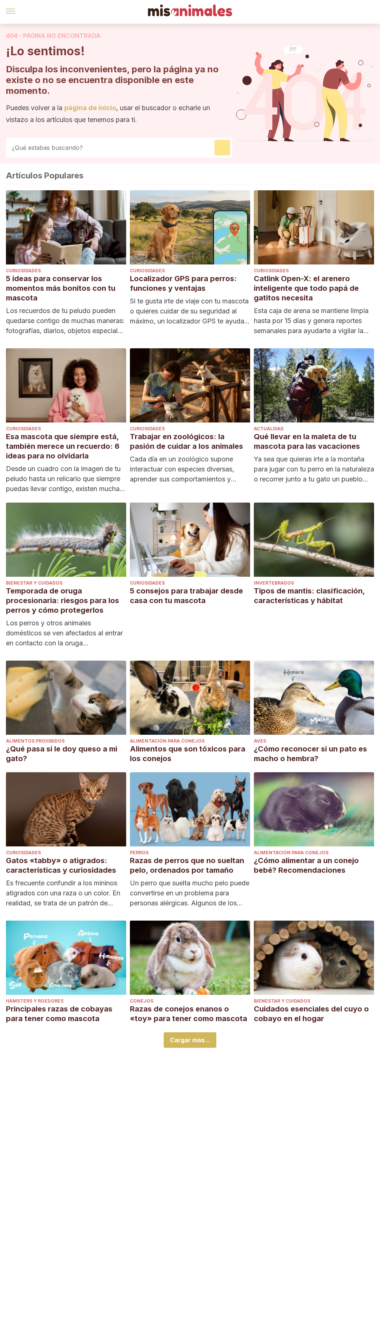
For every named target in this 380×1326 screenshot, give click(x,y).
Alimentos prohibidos (35, 741)
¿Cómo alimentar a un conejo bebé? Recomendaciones (306, 865)
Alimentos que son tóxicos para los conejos (187, 753)
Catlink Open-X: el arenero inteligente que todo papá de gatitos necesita (306, 288)
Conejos (141, 1001)
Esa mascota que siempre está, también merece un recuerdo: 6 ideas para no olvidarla (62, 446)
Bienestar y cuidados (34, 583)
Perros (139, 852)
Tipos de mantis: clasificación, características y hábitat (309, 595)
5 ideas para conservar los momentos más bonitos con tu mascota (60, 288)
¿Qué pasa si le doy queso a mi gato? (61, 753)
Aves (260, 741)
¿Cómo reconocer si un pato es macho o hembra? (310, 753)
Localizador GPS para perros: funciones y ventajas (183, 283)
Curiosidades (23, 270)
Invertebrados (274, 583)
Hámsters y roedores (34, 1001)
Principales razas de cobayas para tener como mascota (59, 1013)
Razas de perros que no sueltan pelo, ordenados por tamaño (187, 865)
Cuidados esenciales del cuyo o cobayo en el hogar (311, 1013)
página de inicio (90, 108)
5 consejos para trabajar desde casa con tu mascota (186, 595)
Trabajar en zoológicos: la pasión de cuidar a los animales (186, 441)
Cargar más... (190, 1040)
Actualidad (269, 428)
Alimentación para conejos (167, 741)
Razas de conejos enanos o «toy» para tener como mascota (188, 1013)
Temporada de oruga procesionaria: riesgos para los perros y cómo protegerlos (62, 600)
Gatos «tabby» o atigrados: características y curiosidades (61, 865)
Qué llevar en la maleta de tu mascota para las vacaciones (307, 441)
